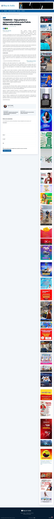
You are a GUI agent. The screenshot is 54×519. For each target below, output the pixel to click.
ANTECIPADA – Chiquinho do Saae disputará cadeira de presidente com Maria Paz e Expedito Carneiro (11, 113)
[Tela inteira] (50, 50)
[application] (46, 19)
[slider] (45, 50)
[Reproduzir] (41, 50)
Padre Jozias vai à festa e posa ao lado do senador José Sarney (27, 112)
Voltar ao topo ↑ (51, 517)
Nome (4, 134)
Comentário (5, 122)
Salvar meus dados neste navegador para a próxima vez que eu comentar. (15, 148)
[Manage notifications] (52, 517)
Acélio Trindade (12, 26)
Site (3, 143)
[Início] (2, 11)
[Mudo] (49, 50)
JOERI (34, 517)
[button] (46, 41)
